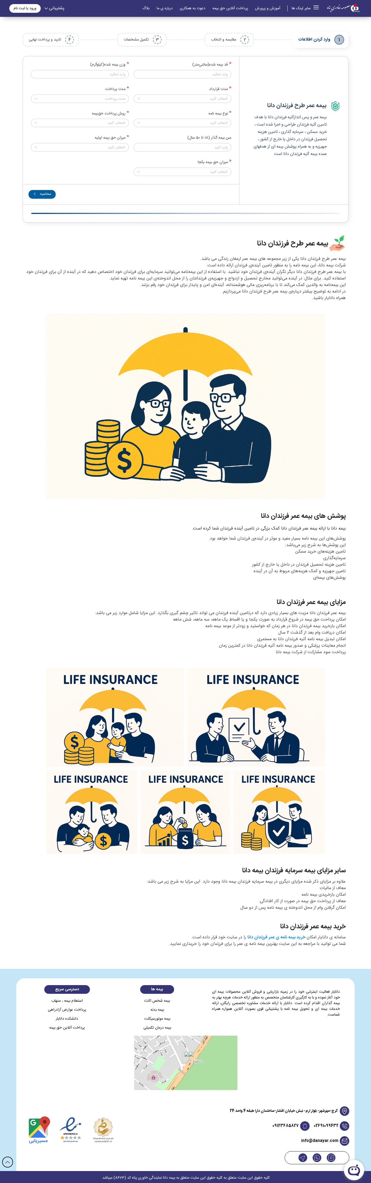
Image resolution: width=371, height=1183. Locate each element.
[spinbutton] (182, 74)
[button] (136, 72)
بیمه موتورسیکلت (157, 1019)
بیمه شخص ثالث (157, 1001)
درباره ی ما (165, 8)
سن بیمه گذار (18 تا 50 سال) (209, 138)
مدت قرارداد (218, 89)
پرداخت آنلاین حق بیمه (230, 8)
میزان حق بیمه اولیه (110, 138)
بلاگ (145, 8)
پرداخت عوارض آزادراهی (67, 1010)
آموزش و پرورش (267, 8)
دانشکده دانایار (67, 1019)
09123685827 (285, 1126)
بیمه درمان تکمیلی (157, 1028)
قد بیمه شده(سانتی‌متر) (210, 65)
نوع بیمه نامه (218, 114)
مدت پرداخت (115, 89)
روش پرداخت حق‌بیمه (108, 114)
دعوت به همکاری (192, 8)
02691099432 (326, 1126)
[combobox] (182, 98)
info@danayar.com (319, 1141)
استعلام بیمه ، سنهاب (67, 1001)
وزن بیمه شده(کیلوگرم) (107, 65)
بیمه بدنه (157, 1010)
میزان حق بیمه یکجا (213, 162)
